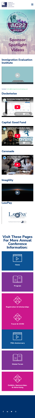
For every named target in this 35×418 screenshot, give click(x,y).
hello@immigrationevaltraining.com (17, 89)
